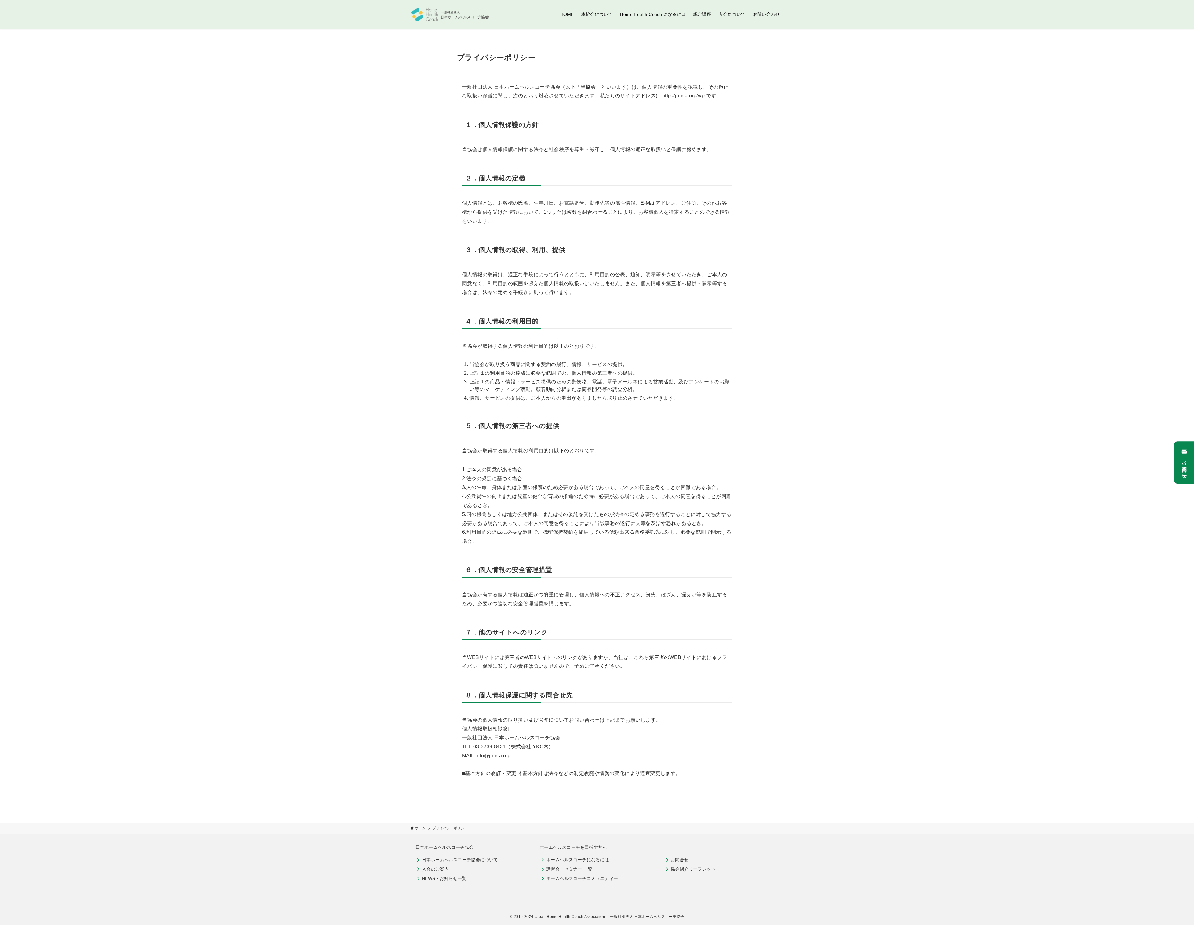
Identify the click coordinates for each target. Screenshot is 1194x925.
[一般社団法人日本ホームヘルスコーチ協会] (450, 14)
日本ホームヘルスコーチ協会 (444, 847)
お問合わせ (1184, 466)
